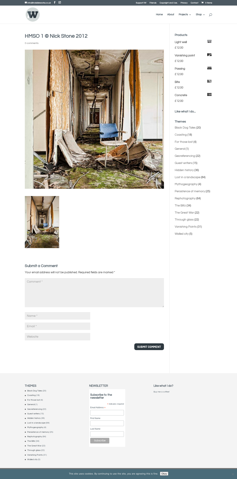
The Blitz (180, 205)
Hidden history (184, 170)
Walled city (182, 233)
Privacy (184, 3)
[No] (232, 474)
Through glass (184, 219)
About (170, 14)
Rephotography (185, 198)
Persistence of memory (190, 191)
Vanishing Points (186, 226)
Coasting (181, 134)
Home (159, 14)
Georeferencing (185, 156)
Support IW (141, 3)
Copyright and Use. (168, 3)
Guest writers (183, 163)
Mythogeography (186, 184)
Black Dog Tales (185, 127)
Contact (194, 3)
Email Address (97, 407)
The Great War (184, 212)
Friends (153, 3)
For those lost (184, 141)
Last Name (95, 429)
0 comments (32, 43)
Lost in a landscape (187, 177)
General (180, 148)
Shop (199, 14)
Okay (164, 473)
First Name (95, 418)
